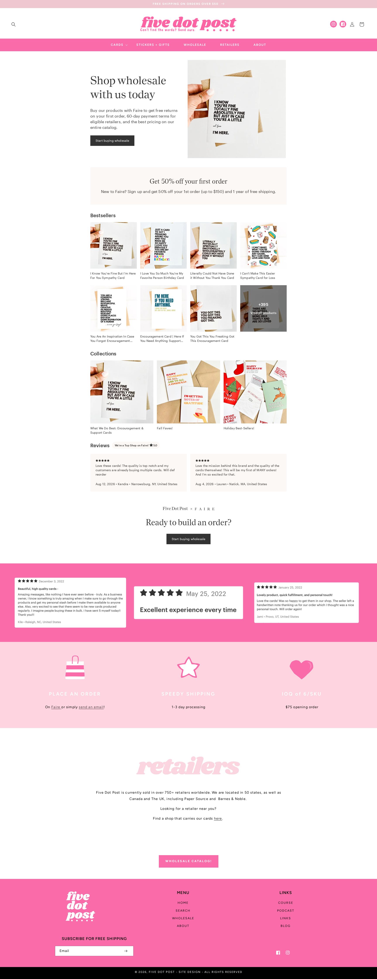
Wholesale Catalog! (188, 861)
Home (183, 903)
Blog (286, 926)
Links (285, 918)
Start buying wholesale (112, 140)
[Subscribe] (125, 951)
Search (183, 910)
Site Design (190, 972)
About (183, 926)
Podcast (285, 910)
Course (285, 903)
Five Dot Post (162, 972)
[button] (13, 24)
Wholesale (183, 918)
